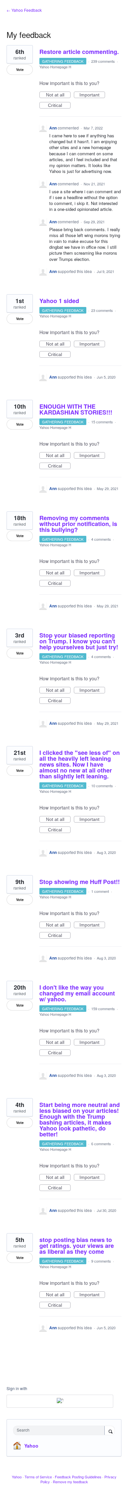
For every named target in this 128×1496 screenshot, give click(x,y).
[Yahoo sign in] (60, 1401)
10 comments (102, 785)
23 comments (102, 310)
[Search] (109, 1431)
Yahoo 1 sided (59, 301)
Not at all (58, 95)
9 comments (101, 1261)
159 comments (103, 1008)
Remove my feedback (70, 1481)
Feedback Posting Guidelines (78, 1476)
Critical (59, 106)
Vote (20, 69)
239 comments (103, 61)
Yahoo (31, 1445)
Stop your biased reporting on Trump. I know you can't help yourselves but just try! (78, 641)
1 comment (100, 891)
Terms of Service (38, 1476)
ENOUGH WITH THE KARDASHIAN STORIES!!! (75, 409)
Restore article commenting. (79, 51)
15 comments (102, 421)
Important (92, 95)
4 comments (101, 539)
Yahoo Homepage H (55, 66)
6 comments (101, 1143)
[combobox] (60, 1430)
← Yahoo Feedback (24, 10)
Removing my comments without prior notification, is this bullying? (78, 524)
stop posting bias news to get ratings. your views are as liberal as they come (76, 1245)
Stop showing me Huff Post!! (79, 881)
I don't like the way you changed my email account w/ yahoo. (77, 993)
